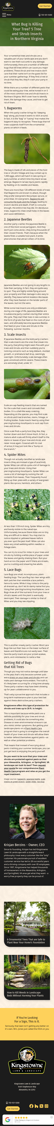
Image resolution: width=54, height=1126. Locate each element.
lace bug (40, 781)
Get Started (44, 6)
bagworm (21, 779)
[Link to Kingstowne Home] (8, 6)
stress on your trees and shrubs (24, 677)
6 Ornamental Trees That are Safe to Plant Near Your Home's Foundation (26, 941)
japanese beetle (33, 779)
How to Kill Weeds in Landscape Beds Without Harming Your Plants (25, 994)
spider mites (31, 781)
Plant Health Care (33, 728)
